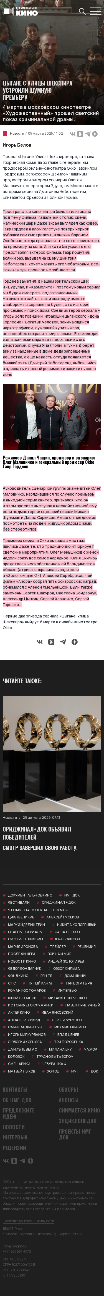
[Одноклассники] (80, 133)
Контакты (15, 1090)
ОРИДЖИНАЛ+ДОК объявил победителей (37, 833)
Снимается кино (79, 1110)
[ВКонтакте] (73, 133)
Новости (17, 133)
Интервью (15, 1137)
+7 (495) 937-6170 (17, 1251)
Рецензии (14, 1148)
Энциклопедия (78, 1121)
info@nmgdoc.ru (16, 1246)
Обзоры (68, 1090)
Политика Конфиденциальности (28, 1221)
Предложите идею (19, 1113)
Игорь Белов (17, 145)
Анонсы (69, 1100)
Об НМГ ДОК (17, 1100)
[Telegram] (88, 133)
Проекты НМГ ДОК (75, 1135)
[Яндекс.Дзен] (95, 133)
